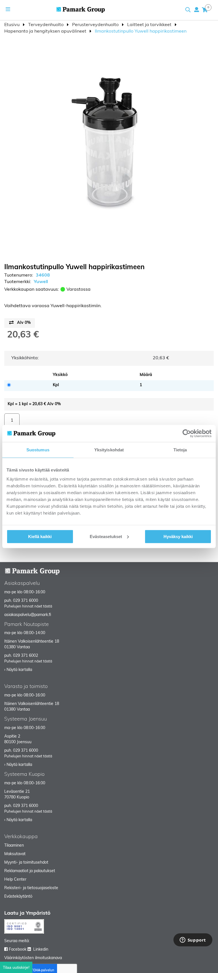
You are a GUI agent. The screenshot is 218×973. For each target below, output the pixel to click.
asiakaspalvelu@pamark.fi (27, 615)
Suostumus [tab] (37, 449)
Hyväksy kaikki (178, 536)
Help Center (15, 880)
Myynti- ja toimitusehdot (26, 863)
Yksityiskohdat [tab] (109, 449)
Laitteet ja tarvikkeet (150, 25)
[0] (204, 10)
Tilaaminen (14, 846)
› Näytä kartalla (18, 670)
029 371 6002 (25, 656)
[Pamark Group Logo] (80, 10)
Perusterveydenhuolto (96, 25)
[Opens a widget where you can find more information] (192, 940)
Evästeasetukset (106, 536)
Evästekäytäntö (18, 897)
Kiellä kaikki (40, 536)
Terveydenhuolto (46, 25)
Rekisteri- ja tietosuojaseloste (31, 888)
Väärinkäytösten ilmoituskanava (33, 958)
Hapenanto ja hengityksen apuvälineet (45, 31)
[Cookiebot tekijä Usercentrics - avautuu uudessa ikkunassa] (186, 433)
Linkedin (40, 949)
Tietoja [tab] (180, 449)
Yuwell (41, 282)
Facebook (17, 949)
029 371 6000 (25, 601)
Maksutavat (15, 854)
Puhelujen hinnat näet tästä (28, 606)
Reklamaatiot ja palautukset (29, 871)
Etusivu (12, 25)
